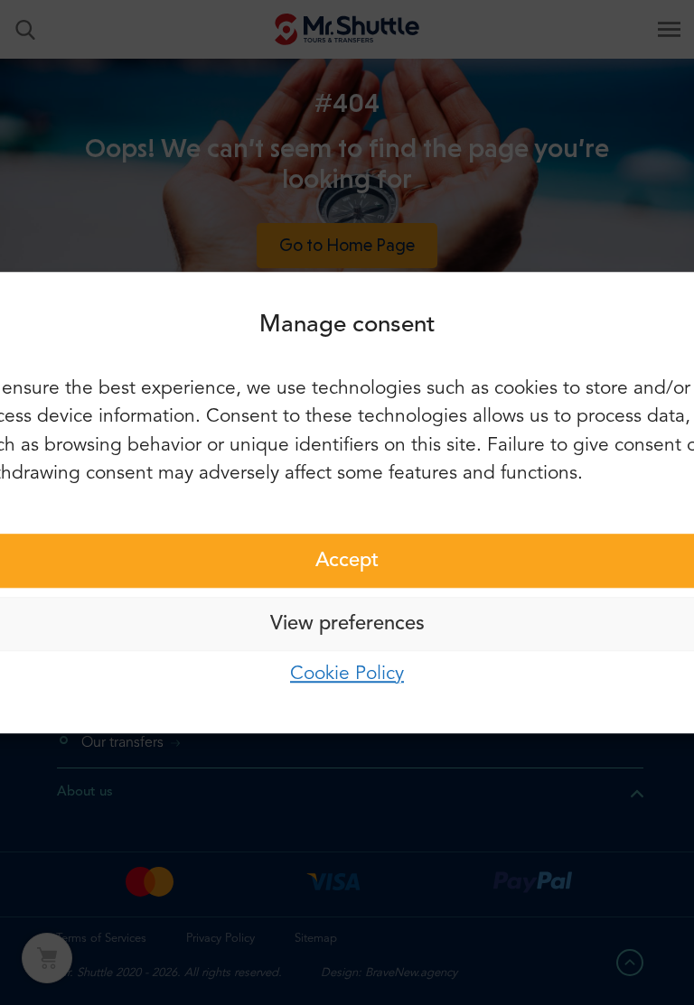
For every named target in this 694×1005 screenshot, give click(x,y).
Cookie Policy (347, 674)
